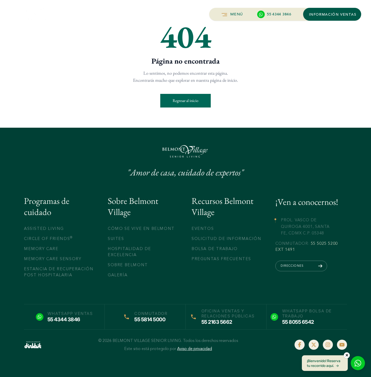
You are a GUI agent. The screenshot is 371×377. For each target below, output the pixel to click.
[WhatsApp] (358, 363)
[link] (33, 344)
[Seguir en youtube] (342, 345)
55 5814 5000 (149, 319)
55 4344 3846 (63, 319)
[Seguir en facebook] (300, 345)
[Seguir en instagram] (328, 345)
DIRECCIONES (292, 265)
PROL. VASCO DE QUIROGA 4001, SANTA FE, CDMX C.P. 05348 (305, 226)
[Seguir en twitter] (314, 345)
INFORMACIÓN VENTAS (332, 14)
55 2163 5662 (216, 322)
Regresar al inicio (185, 100)
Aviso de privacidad (194, 349)
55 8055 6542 (298, 322)
